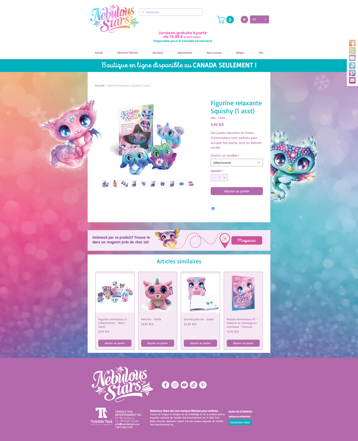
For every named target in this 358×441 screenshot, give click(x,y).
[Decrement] (213, 177)
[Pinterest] (352, 73)
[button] (226, 19)
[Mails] (352, 80)
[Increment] (224, 177)
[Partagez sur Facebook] (213, 208)
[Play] (244, 19)
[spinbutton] (219, 177)
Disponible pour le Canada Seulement (182, 41)
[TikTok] (352, 65)
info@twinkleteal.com (127, 424)
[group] (179, 311)
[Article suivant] (268, 311)
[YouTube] (352, 58)
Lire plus (215, 147)
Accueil (99, 85)
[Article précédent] (90, 311)
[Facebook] (352, 43)
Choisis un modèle (225, 155)
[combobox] (237, 162)
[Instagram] (352, 50)
